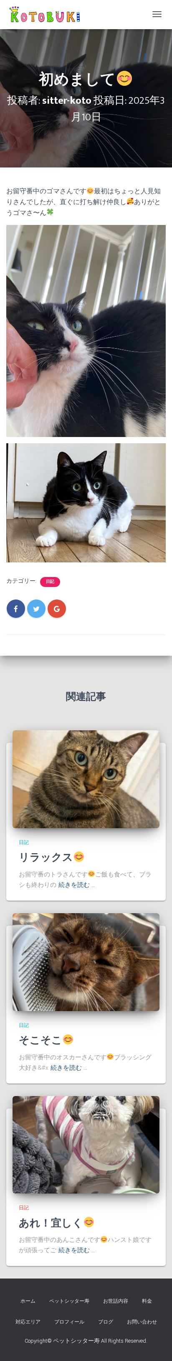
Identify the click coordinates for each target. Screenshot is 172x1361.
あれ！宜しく (51, 1223)
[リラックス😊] (86, 779)
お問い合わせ (142, 1322)
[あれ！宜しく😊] (86, 1144)
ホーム (27, 1301)
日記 (50, 581)
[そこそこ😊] (86, 962)
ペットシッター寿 (69, 1301)
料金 (147, 1301)
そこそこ (40, 1040)
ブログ (105, 1322)
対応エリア (27, 1322)
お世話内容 (115, 1301)
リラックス (46, 857)
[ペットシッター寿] (46, 14)
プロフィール (69, 1322)
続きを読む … (76, 885)
